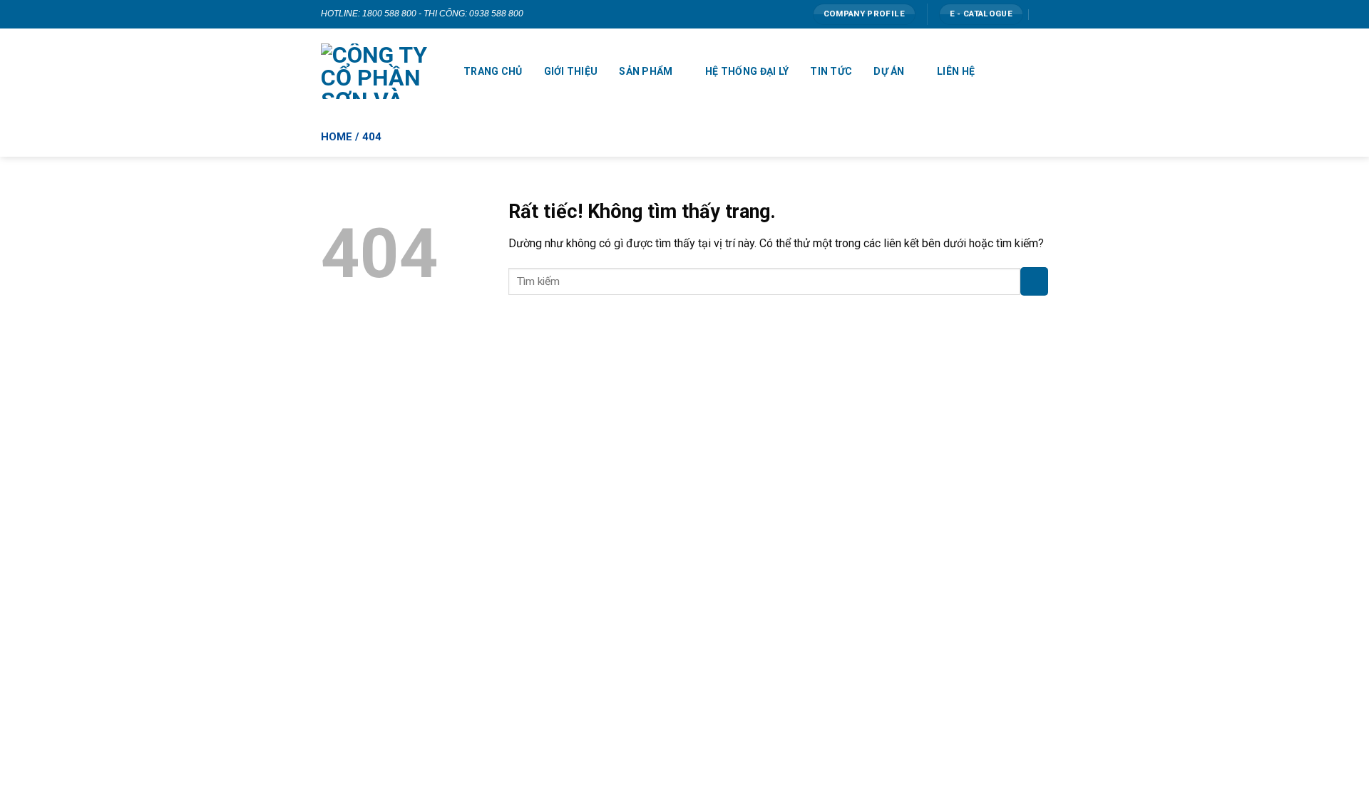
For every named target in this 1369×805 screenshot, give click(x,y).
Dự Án (888, 71)
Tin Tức (831, 71)
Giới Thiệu (571, 71)
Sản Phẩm (645, 71)
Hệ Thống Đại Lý (747, 71)
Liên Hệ (956, 71)
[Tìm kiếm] (1042, 14)
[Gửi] (1034, 281)
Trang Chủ (493, 71)
